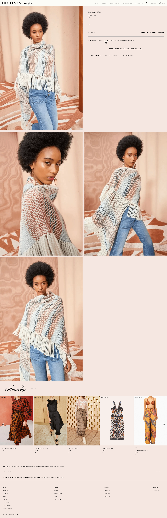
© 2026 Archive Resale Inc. (11, 514)
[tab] (97, 55)
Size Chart (91, 32)
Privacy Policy (58, 493)
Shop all (34, 389)
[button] (106, 43)
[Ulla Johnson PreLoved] (17, 3)
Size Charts (57, 499)
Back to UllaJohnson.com (133, 3)
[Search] (146, 3)
